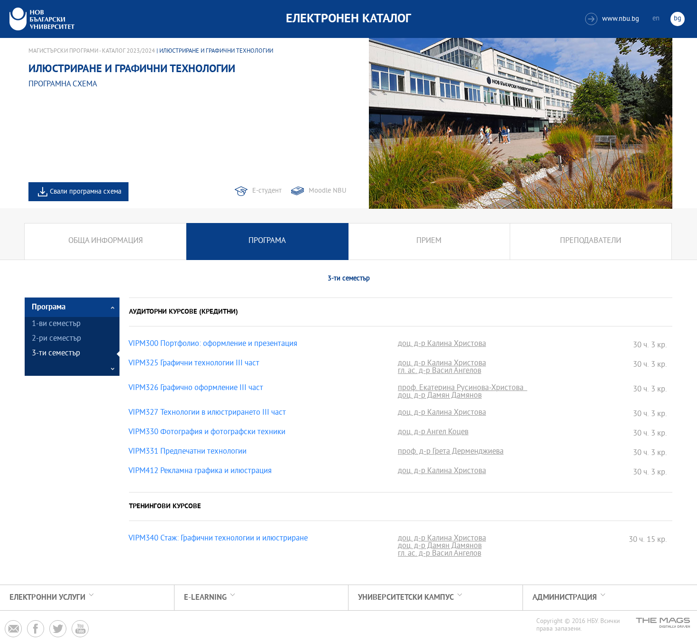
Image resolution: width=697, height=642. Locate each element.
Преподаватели (590, 241)
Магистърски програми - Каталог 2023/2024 (91, 51)
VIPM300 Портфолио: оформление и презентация (212, 344)
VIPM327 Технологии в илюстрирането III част (207, 413)
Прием (428, 241)
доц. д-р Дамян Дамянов (440, 396)
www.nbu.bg (613, 19)
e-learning (205, 598)
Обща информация (105, 241)
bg (677, 18)
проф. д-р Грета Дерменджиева (451, 452)
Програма (267, 241)
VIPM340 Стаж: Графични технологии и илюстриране (218, 539)
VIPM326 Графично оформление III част (195, 388)
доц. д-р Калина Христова (442, 344)
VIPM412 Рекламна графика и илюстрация (200, 471)
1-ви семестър (56, 324)
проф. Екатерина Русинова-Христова (462, 388)
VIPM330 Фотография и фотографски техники (206, 433)
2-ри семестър (56, 339)
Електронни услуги (47, 598)
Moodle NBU (327, 190)
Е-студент (267, 190)
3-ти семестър (56, 354)
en (656, 18)
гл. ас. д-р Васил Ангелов (439, 371)
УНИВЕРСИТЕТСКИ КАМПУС (406, 598)
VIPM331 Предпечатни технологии (187, 452)
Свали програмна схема (85, 191)
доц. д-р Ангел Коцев (433, 433)
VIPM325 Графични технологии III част (193, 364)
